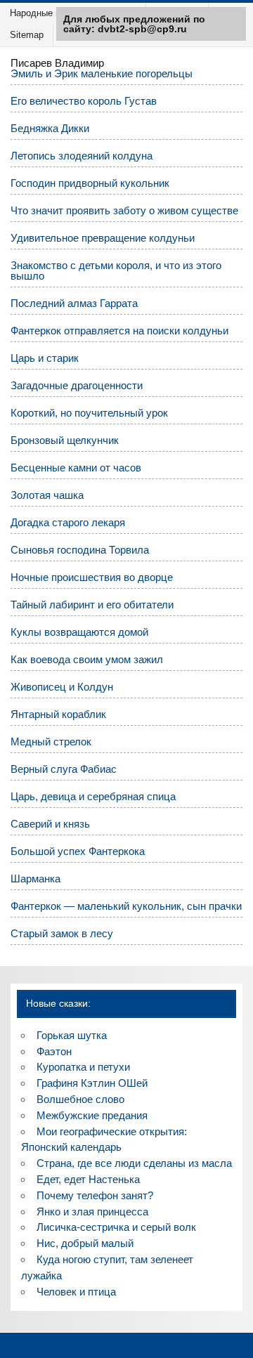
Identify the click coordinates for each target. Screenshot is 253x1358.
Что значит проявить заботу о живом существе (124, 210)
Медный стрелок (51, 741)
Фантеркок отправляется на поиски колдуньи (119, 331)
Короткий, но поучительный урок (89, 413)
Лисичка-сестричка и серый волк (116, 1227)
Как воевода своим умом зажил (87, 659)
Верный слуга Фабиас (64, 769)
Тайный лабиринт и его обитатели (92, 605)
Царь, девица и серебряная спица (93, 796)
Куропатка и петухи (83, 1067)
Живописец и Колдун (62, 687)
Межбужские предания (92, 1115)
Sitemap (27, 35)
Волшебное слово (80, 1099)
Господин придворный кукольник (90, 183)
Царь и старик (45, 358)
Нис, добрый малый (85, 1243)
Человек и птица (76, 1292)
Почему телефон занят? (95, 1195)
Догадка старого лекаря (68, 522)
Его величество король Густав (84, 101)
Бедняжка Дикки (50, 128)
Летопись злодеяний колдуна (82, 156)
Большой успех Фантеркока (78, 851)
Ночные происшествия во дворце (92, 577)
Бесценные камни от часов (76, 468)
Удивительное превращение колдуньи (103, 238)
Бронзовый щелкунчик (65, 440)
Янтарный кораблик (58, 714)
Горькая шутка (72, 1035)
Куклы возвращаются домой (79, 632)
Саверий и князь (50, 824)
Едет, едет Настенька (88, 1179)
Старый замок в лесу (62, 933)
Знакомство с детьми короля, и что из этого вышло (116, 270)
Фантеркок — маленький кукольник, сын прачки (126, 906)
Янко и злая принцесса (92, 1211)
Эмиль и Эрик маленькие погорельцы (102, 73)
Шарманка (35, 878)
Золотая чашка (47, 495)
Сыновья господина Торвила (80, 550)
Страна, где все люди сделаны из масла (134, 1163)
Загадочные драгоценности (77, 385)
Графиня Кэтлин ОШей (92, 1083)
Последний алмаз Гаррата (74, 303)
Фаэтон (54, 1051)
